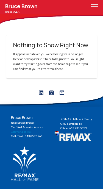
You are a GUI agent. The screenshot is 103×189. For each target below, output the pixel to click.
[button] (94, 6)
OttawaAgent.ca (21, 131)
